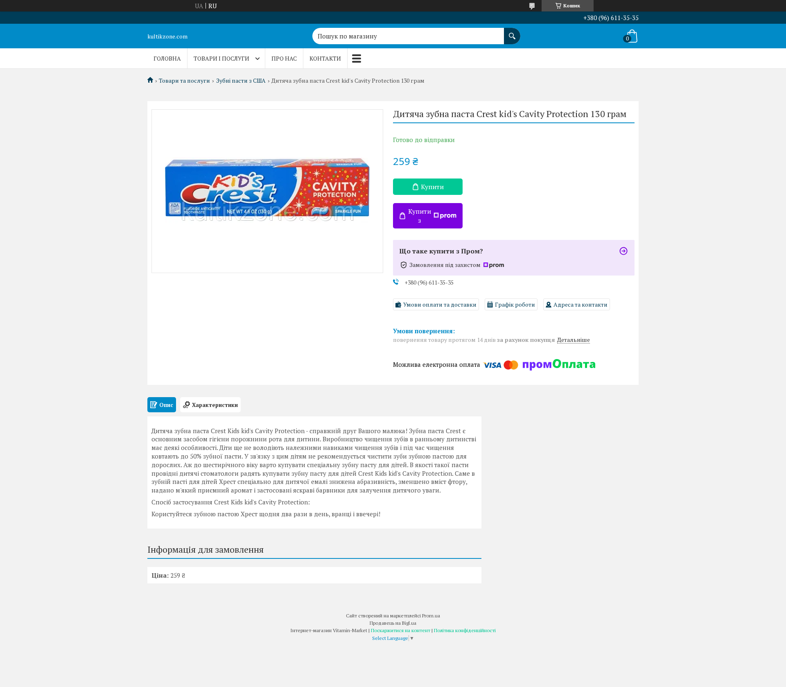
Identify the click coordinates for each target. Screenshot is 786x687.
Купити (432, 186)
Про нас (284, 58)
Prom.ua (431, 615)
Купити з (419, 216)
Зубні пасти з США (241, 80)
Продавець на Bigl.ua (393, 623)
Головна (167, 58)
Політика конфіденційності (465, 630)
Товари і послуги (221, 58)
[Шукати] (512, 32)
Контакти (325, 58)
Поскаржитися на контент (400, 630)
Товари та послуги (184, 80)
